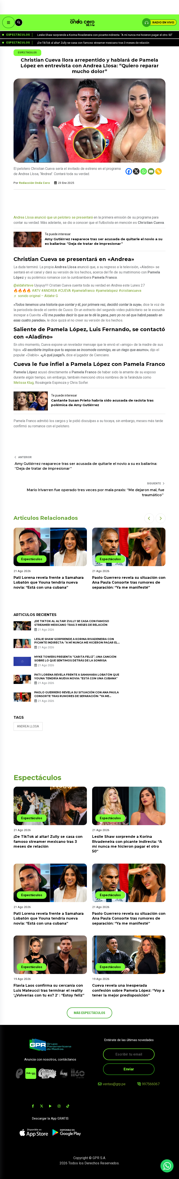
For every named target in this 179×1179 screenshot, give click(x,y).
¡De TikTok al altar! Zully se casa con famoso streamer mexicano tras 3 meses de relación (48, 842)
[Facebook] (129, 171)
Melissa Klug (24, 383)
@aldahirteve (23, 285)
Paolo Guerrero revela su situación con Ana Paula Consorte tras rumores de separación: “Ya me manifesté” (50, 583)
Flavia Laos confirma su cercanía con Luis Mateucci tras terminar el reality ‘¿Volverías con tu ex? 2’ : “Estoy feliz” (127, 583)
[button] (149, 518)
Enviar (129, 1069)
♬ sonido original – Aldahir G (36, 296)
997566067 (151, 1084)
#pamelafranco (83, 291)
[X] (136, 171)
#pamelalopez (107, 291)
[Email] (151, 171)
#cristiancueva (130, 291)
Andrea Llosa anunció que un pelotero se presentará (53, 217)
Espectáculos (27, 52)
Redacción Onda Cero (34, 182)
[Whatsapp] (143, 171)
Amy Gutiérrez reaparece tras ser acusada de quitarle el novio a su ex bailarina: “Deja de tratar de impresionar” (86, 466)
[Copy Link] (158, 171)
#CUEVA (64, 291)
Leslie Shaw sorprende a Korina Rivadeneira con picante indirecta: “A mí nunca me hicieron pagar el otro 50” (76, 642)
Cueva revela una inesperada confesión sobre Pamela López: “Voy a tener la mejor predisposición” (128, 990)
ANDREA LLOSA (28, 726)
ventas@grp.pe (114, 1084)
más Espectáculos (89, 1013)
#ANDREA (49, 291)
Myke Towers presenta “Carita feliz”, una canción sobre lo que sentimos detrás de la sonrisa (75, 658)
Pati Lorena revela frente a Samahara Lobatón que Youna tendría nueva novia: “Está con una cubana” (49, 918)
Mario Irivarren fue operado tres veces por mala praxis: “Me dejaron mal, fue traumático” (95, 492)
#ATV (36, 291)
